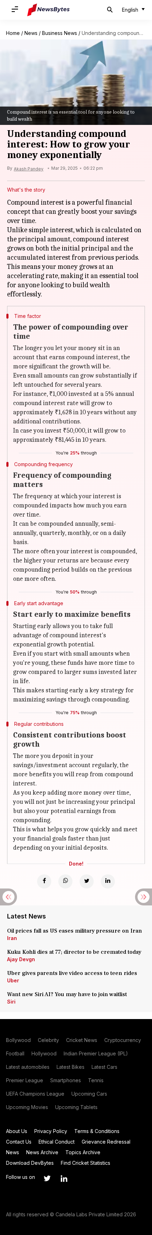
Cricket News (81, 1040)
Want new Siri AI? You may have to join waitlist (67, 994)
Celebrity (48, 1040)
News (30, 33)
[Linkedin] (108, 881)
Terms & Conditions (96, 1131)
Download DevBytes (30, 1163)
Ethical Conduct (57, 1142)
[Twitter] (87, 881)
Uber (13, 980)
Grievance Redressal (106, 1142)
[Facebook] (44, 881)
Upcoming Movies (27, 1107)
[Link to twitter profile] (47, 1178)
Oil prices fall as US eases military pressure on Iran (74, 930)
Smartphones (65, 1080)
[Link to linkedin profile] (63, 1178)
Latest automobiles (27, 1067)
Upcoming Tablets (76, 1107)
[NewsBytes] (48, 9)
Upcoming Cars (89, 1094)
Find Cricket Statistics (85, 1163)
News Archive (42, 1152)
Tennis (96, 1080)
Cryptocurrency (122, 1040)
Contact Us (18, 1142)
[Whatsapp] (65, 881)
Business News (59, 33)
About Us (16, 1131)
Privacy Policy (50, 1131)
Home (13, 33)
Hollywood (44, 1053)
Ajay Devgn (21, 959)
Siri (11, 1002)
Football (15, 1053)
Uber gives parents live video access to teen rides (72, 973)
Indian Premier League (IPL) (96, 1053)
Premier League (24, 1080)
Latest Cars (104, 1067)
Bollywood (18, 1040)
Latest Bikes (70, 1067)
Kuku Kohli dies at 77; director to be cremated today (74, 952)
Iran (12, 938)
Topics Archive (82, 1152)
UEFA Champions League (35, 1094)
